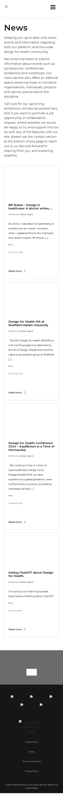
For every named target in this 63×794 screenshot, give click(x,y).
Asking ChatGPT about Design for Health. (30, 574)
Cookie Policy (31, 742)
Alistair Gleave (26, 214)
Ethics (31, 751)
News (10, 245)
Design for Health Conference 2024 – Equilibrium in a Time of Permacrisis (31, 446)
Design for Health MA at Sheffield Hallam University (28, 323)
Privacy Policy (31, 771)
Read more (15, 271)
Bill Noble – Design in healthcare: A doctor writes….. (30, 206)
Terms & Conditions (31, 761)
